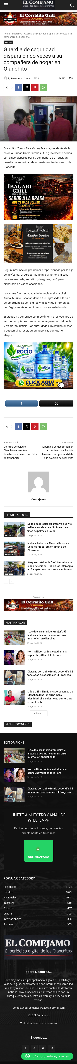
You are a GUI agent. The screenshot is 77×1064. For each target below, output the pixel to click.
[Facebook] (18, 87)
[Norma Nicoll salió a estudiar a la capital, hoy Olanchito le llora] (14, 657)
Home (7, 33)
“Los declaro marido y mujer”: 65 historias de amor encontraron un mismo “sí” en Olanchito (47, 635)
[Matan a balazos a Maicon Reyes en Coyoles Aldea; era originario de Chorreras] (14, 549)
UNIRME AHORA (38, 856)
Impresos (17, 33)
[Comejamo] (6, 78)
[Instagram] (34, 1048)
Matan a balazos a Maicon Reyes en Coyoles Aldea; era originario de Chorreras (48, 547)
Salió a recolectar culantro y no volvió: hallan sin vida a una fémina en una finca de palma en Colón (50, 527)
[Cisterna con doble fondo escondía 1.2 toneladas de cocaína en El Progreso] (14, 677)
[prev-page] (6, 581)
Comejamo (16, 78)
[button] (47, 1056)
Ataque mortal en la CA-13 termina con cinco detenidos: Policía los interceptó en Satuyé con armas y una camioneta (50, 566)
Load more (37, 713)
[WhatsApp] (43, 87)
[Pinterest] (34, 87)
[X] (26, 87)
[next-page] (11, 581)
